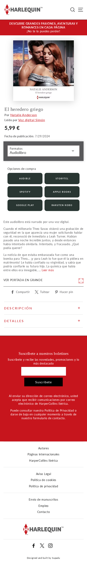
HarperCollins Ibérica (43, 460)
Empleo (43, 505)
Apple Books (62, 192)
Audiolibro (18, 152)
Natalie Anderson (23, 115)
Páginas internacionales (43, 454)
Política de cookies (43, 480)
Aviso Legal (43, 474)
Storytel (62, 178)
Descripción (18, 308)
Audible (25, 178)
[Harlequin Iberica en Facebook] (33, 545)
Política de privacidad (43, 486)
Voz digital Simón (31, 120)
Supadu (56, 558)
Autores (43, 448)
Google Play (25, 205)
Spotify (25, 192)
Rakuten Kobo (62, 205)
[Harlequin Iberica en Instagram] (50, 545)
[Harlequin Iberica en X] (42, 545)
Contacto (43, 512)
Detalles (14, 321)
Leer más (48, 270)
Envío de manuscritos (43, 499)
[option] (43, 27)
